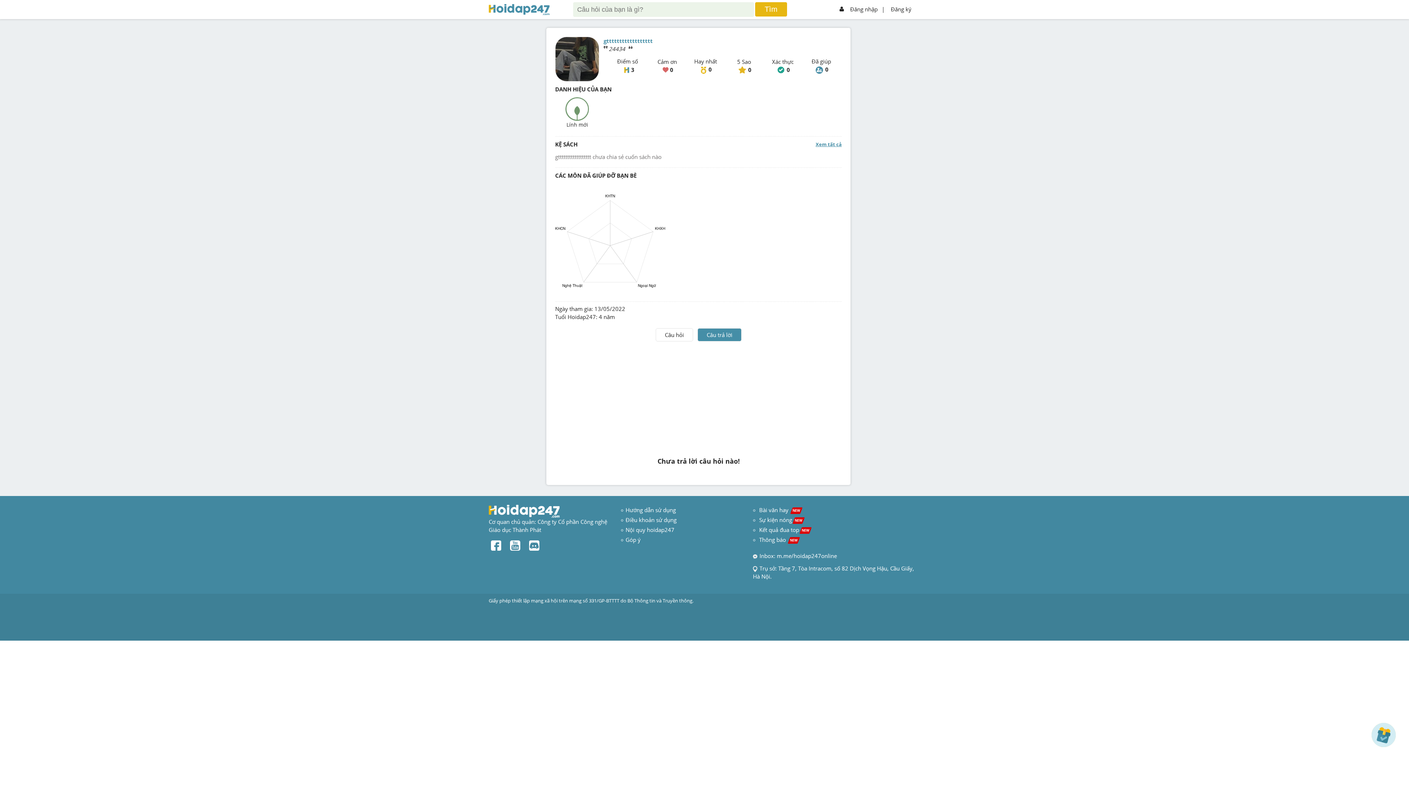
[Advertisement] (698, 396)
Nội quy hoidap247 (650, 529)
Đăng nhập (864, 9)
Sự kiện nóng (780, 520)
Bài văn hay (779, 510)
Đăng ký (901, 9)
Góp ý (633, 539)
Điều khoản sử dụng (651, 520)
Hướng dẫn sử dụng (651, 510)
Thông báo (778, 539)
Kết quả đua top (784, 529)
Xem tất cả (829, 144)
